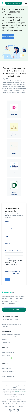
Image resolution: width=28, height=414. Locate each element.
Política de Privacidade (19, 391)
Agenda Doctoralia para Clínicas (9, 336)
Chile (24, 403)
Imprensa (4, 373)
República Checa (7, 403)
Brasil (6, 406)
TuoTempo (4, 339)
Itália (18, 401)
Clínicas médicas (6, 322)
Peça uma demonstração (13, 3)
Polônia (4, 401)
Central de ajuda (6, 355)
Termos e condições (6, 368)
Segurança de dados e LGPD (9, 371)
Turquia (9, 401)
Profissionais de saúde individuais (10, 319)
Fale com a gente (14, 309)
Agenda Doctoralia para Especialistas (11, 334)
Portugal (14, 403)
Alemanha (23, 401)
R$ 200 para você (6, 358)
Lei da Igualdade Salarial (8, 376)
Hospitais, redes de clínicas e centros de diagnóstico (11, 325)
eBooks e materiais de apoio (8, 352)
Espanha (14, 401)
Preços (3, 350)
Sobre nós (4, 365)
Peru (16, 406)
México (19, 403)
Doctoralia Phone (6, 342)
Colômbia (20, 406)
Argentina (11, 406)
